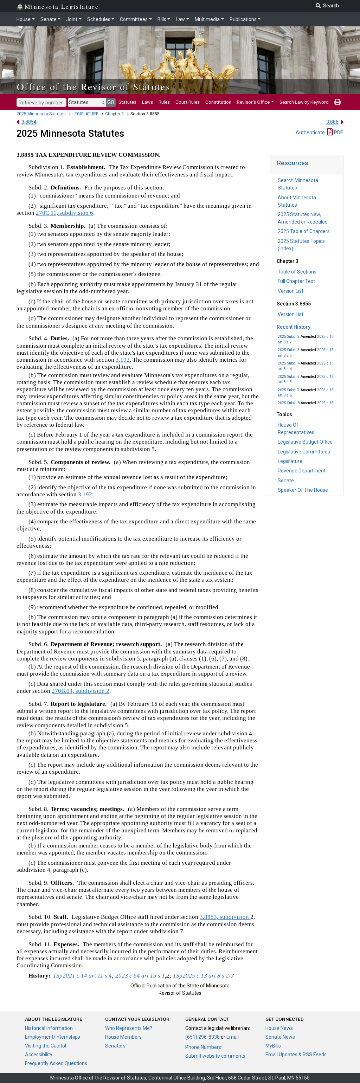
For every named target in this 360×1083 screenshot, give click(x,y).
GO (110, 102)
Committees (134, 19)
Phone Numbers (203, 1047)
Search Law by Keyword (304, 102)
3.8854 (29, 122)
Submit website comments (215, 1056)
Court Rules (187, 102)
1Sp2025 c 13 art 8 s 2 (201, 975)
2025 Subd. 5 (289, 376)
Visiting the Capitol (45, 1046)
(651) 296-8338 (202, 1037)
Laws (147, 102)
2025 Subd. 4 (289, 363)
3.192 (123, 359)
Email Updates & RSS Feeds (296, 1054)
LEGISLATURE (85, 113)
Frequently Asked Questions (56, 1063)
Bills (162, 19)
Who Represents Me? (128, 1028)
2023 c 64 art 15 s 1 (140, 975)
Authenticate (310, 132)
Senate (48, 19)
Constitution (218, 102)
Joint (71, 19)
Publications (243, 19)
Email (232, 1037)
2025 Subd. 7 (289, 390)
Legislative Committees (304, 452)
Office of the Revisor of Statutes (94, 86)
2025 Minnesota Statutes (41, 113)
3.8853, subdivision (225, 917)
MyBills (273, 1046)
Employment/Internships (52, 1037)
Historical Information (49, 1028)
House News (279, 1028)
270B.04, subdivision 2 (80, 691)
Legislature (290, 461)
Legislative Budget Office (305, 442)
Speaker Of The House (303, 490)
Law (180, 19)
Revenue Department (302, 470)
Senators (115, 1046)
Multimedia (207, 19)
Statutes (127, 102)
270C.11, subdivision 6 (64, 212)
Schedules (98, 19)
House (24, 19)
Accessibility (38, 1054)
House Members (123, 1037)
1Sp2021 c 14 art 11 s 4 (82, 975)
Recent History (293, 327)
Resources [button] (292, 163)
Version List (290, 291)
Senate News (280, 1037)
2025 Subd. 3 (289, 350)
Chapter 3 (114, 113)
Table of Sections (297, 272)
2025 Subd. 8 (289, 403)
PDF (338, 132)
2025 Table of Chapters (304, 231)
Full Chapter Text (296, 281)
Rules (164, 102)
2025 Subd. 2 (289, 336)
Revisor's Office (253, 102)
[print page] (337, 102)
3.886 (332, 122)
